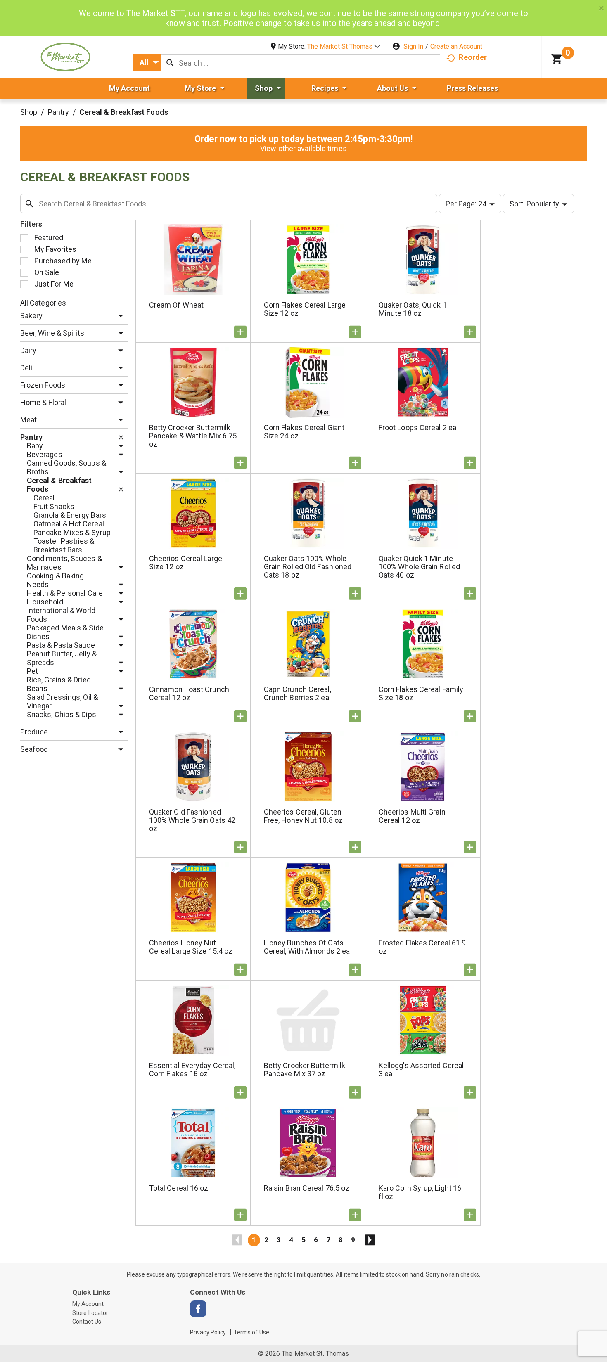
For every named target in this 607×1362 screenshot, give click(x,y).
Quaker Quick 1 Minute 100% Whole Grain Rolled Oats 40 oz (419, 566)
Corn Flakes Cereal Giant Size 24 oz (304, 431)
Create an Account (456, 46)
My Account (88, 1303)
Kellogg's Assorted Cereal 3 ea (421, 1069)
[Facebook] (198, 1308)
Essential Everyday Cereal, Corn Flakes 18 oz (192, 1069)
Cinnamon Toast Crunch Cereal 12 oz (189, 693)
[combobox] (147, 62)
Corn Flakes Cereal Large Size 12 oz (305, 309)
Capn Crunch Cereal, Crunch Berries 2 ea (297, 693)
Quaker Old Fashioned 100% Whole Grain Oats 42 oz (192, 820)
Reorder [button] (473, 57)
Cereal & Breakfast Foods (123, 112)
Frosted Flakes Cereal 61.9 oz (422, 946)
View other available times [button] (303, 148)
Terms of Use (251, 1332)
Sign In (413, 46)
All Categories (43, 302)
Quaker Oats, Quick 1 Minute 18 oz (413, 309)
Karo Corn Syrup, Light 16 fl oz (420, 1192)
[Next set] (369, 1240)
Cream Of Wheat (176, 305)
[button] (343, 46)
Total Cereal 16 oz (179, 1188)
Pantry (58, 112)
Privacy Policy (208, 1332)
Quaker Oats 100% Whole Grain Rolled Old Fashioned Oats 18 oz (308, 566)
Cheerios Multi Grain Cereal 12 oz (412, 816)
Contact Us (86, 1321)
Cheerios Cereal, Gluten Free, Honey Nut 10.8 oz (303, 816)
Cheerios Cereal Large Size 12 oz (185, 562)
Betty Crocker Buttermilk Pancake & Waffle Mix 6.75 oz (193, 435)
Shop (28, 112)
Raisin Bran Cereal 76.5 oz (307, 1188)
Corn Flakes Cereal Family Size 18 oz (421, 693)
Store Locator (90, 1313)
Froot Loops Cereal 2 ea (417, 427)
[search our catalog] (170, 62)
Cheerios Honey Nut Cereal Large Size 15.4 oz (191, 946)
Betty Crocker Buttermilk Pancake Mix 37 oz (304, 1069)
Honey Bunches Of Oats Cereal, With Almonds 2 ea (307, 946)
